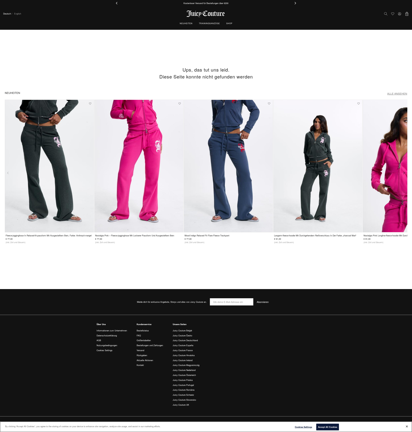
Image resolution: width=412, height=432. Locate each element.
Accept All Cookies (327, 426)
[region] (206, 427)
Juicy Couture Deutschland (185, 340)
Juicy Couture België (182, 330)
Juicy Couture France (183, 350)
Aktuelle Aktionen (145, 360)
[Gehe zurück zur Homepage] (206, 13)
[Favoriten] (392, 13)
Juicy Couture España (183, 345)
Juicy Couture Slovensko (184, 399)
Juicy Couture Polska (183, 380)
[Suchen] (385, 13)
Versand (140, 350)
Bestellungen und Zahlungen (150, 345)
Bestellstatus (143, 330)
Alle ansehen (397, 93)
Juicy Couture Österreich (184, 375)
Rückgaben (142, 355)
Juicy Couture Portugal (183, 385)
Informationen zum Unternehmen (112, 330)
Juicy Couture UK (181, 404)
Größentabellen (144, 340)
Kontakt (140, 365)
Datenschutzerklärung (107, 335)
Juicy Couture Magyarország (186, 365)
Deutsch (7, 13)
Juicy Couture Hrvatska (184, 355)
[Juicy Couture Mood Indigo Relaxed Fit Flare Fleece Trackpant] (228, 166)
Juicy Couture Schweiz (183, 394)
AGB (99, 340)
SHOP (229, 23)
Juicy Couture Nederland (184, 370)
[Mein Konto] (399, 14)
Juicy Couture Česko (182, 335)
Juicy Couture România (183, 389)
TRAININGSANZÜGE (209, 23)
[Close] (406, 426)
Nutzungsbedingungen (107, 345)
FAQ (139, 335)
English (17, 13)
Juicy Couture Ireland (182, 360)
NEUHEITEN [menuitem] (186, 23)
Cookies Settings (303, 426)
